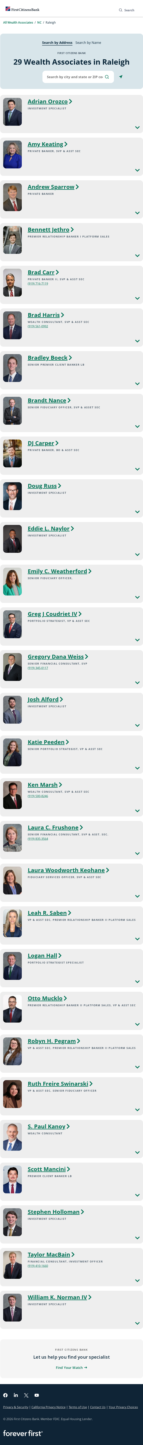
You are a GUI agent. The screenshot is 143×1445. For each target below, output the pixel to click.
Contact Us (98, 1407)
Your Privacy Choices (123, 1407)
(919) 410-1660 (38, 1266)
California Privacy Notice (48, 1407)
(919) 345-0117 (38, 668)
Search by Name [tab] (88, 42)
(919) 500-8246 (38, 796)
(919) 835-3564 (38, 839)
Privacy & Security (15, 1407)
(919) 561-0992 (38, 326)
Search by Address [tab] (57, 42)
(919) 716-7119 (38, 283)
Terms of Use (78, 1407)
